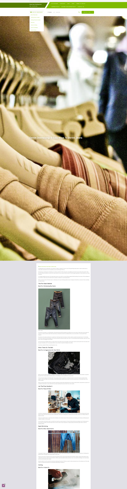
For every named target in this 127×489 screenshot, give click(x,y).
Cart (68, 3)
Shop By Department (37, 13)
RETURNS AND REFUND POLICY (69, 6)
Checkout (62, 3)
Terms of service (80, 3)
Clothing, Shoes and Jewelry (35, 19)
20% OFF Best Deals (34, 14)
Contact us (81, 6)
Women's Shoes (33, 30)
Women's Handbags (34, 27)
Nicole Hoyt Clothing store (36, 4)
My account (54, 3)
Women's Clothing (34, 25)
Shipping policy (55, 6)
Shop (73, 3)
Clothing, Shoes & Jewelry (35, 17)
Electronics (32, 22)
